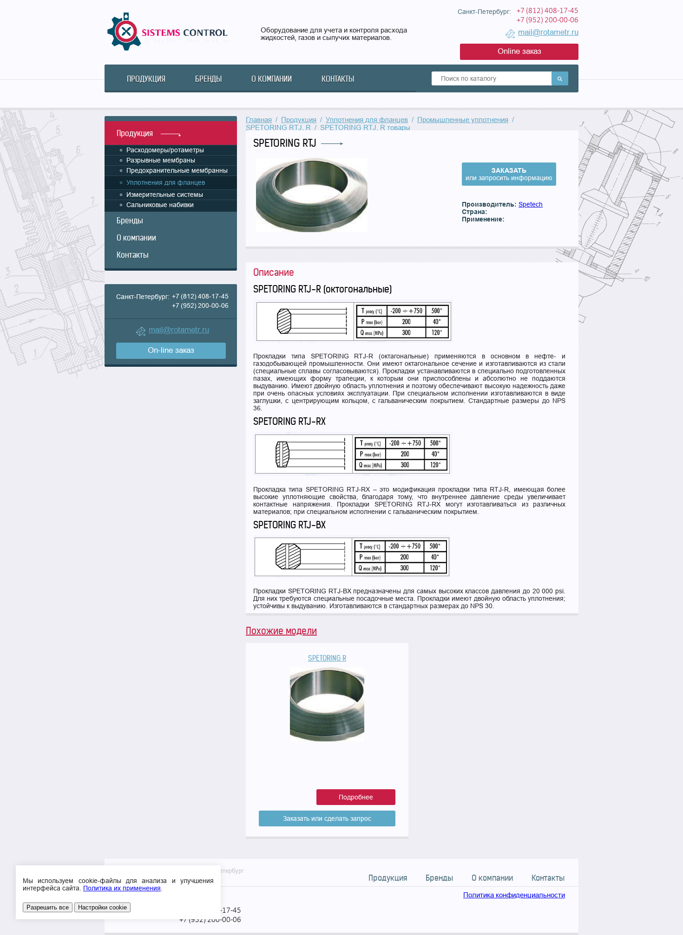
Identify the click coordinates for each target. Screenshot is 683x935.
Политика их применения (122, 888)
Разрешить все (47, 907)
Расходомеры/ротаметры (165, 150)
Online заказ (519, 51)
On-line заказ (171, 350)
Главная (259, 119)
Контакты (338, 79)
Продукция (146, 79)
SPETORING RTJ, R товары (365, 127)
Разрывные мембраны (160, 160)
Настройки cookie (102, 907)
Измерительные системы (164, 194)
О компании (271, 79)
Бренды (208, 79)
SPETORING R (327, 658)
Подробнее (356, 797)
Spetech (531, 204)
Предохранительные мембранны (177, 170)
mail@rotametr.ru (548, 32)
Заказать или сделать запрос (327, 818)
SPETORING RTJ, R (278, 127)
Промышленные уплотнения (462, 119)
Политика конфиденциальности (514, 895)
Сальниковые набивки (160, 204)
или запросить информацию (509, 174)
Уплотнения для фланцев (165, 182)
